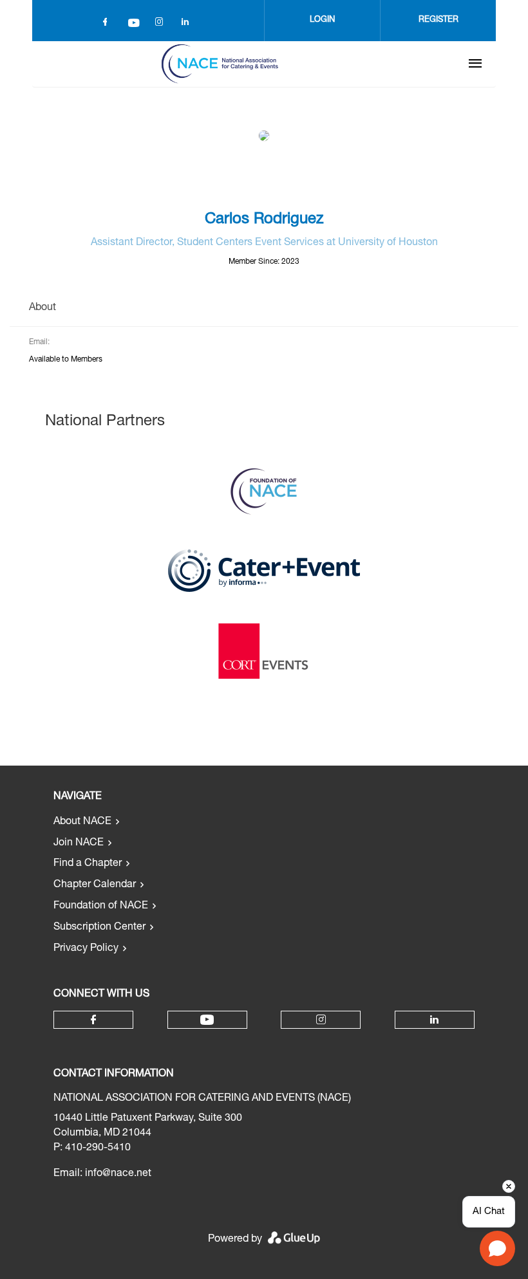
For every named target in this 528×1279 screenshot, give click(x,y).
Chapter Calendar (94, 885)
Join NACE (78, 843)
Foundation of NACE (100, 906)
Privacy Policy (85, 949)
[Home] (219, 63)
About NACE (82, 822)
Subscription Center (99, 928)
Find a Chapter (87, 864)
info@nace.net (118, 1174)
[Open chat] (497, 1248)
